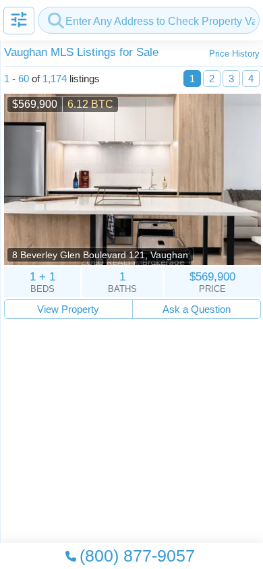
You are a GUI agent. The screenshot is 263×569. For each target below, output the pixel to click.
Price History (234, 54)
